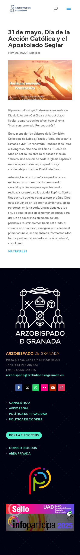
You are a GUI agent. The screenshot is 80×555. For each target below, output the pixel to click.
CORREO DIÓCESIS (23, 448)
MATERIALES (17, 251)
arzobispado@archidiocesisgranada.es (35, 375)
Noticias (35, 53)
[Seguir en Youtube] (52, 387)
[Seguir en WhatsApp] (35, 387)
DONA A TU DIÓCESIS (24, 435)
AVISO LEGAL (19, 408)
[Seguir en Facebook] (18, 387)
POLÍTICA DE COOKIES (25, 419)
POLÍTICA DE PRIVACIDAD (28, 414)
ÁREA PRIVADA (20, 453)
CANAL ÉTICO (20, 403)
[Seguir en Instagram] (61, 387)
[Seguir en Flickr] (44, 387)
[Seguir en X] (27, 387)
